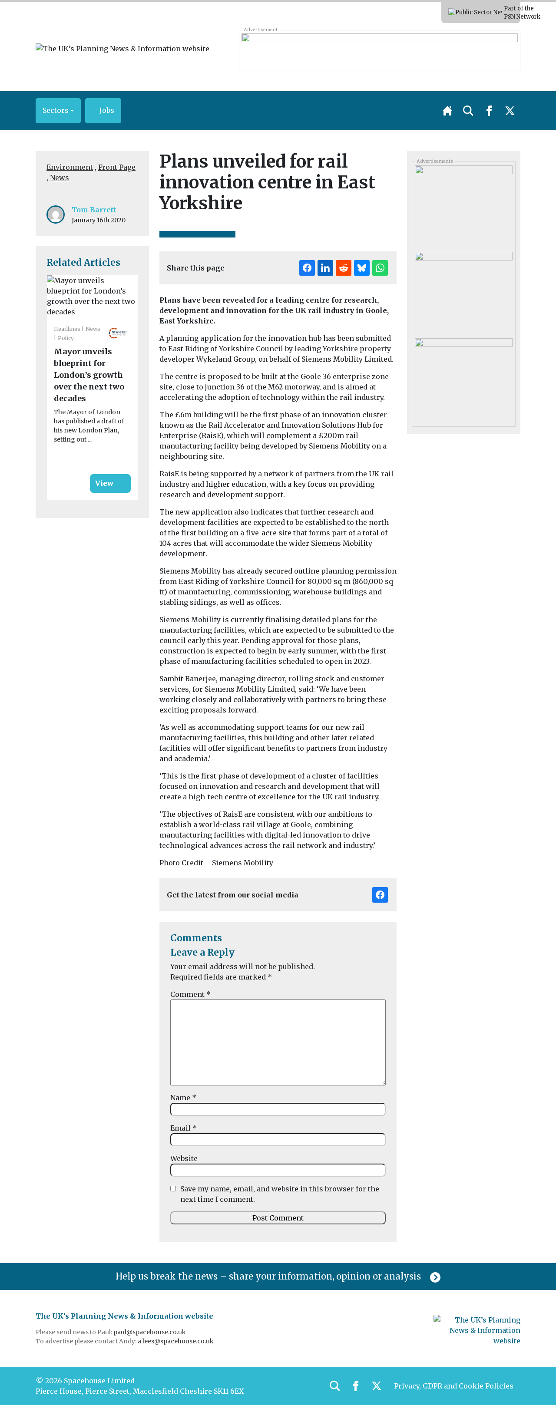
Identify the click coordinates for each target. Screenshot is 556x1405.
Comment (190, 994)
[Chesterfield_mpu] (463, 378)
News (59, 177)
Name (183, 1097)
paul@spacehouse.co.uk (150, 1332)
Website (184, 1158)
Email (183, 1128)
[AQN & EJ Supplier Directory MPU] (463, 205)
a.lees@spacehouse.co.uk (176, 1341)
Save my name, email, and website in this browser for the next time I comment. (279, 1194)
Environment (69, 167)
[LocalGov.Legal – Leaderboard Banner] (379, 50)
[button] (58, 110)
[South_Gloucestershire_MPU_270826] (463, 291)
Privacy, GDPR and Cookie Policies (453, 1386)
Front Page (117, 167)
